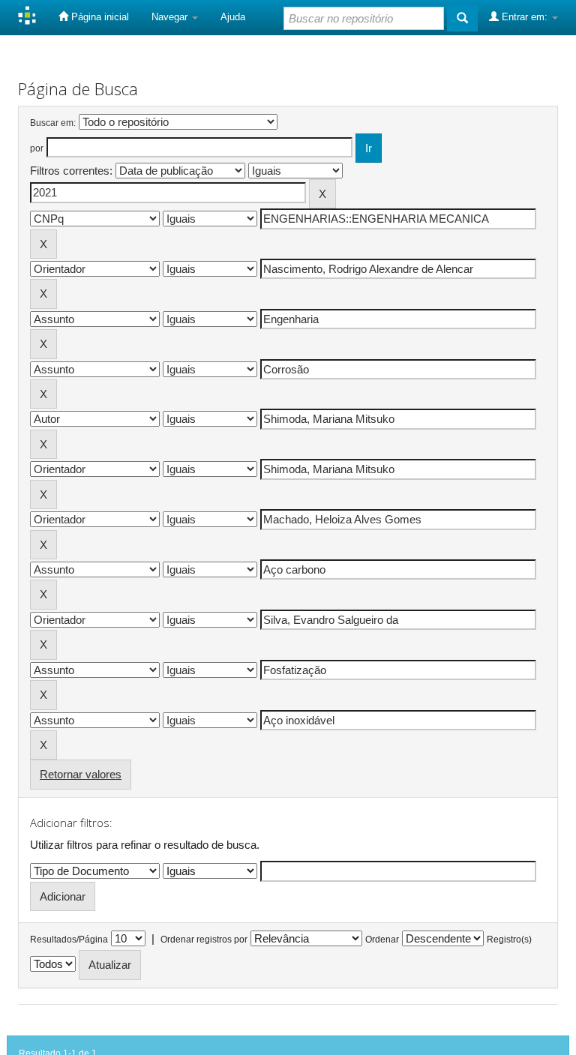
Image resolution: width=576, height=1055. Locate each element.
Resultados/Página (69, 939)
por (37, 148)
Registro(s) (509, 939)
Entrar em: (524, 16)
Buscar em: (53, 123)
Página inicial (98, 16)
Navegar (171, 16)
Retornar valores (81, 774)
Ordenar (382, 939)
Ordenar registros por (204, 939)
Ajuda (232, 16)
